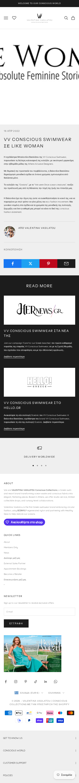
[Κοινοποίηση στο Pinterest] (48, 263)
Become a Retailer (13, 574)
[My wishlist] (14, 17)
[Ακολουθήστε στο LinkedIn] (46, 682)
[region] (39, 452)
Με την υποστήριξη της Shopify (48, 704)
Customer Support (39, 762)
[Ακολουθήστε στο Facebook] (6, 682)
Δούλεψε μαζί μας (12, 558)
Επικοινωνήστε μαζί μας (15, 579)
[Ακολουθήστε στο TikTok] (36, 682)
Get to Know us (39, 738)
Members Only (11, 547)
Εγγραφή (16, 623)
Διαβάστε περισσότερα (14, 356)
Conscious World (39, 750)
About (7, 542)
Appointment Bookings (15, 568)
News (6, 552)
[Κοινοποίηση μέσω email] (66, 263)
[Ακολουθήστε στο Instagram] (16, 682)
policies (39, 775)
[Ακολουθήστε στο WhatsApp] (56, 682)
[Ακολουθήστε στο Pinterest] (26, 682)
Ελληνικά (55, 693)
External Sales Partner (15, 563)
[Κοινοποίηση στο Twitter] (30, 263)
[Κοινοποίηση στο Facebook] (12, 263)
